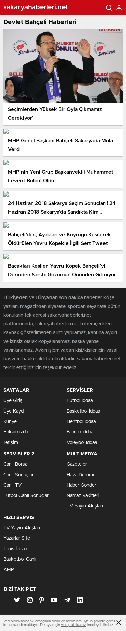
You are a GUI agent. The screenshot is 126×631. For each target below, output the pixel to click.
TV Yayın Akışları (85, 506)
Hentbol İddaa (81, 421)
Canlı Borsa (15, 464)
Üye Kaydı (14, 411)
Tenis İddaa (15, 549)
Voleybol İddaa (82, 442)
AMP (8, 569)
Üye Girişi (13, 400)
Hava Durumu (81, 474)
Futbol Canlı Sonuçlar (26, 495)
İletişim (10, 442)
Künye (10, 421)
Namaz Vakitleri (83, 495)
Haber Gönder (81, 485)
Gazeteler (77, 464)
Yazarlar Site (16, 538)
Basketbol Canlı (19, 559)
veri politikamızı (73, 625)
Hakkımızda (15, 432)
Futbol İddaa (80, 400)
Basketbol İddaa (83, 411)
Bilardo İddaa (80, 432)
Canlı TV (12, 485)
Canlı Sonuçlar (18, 474)
